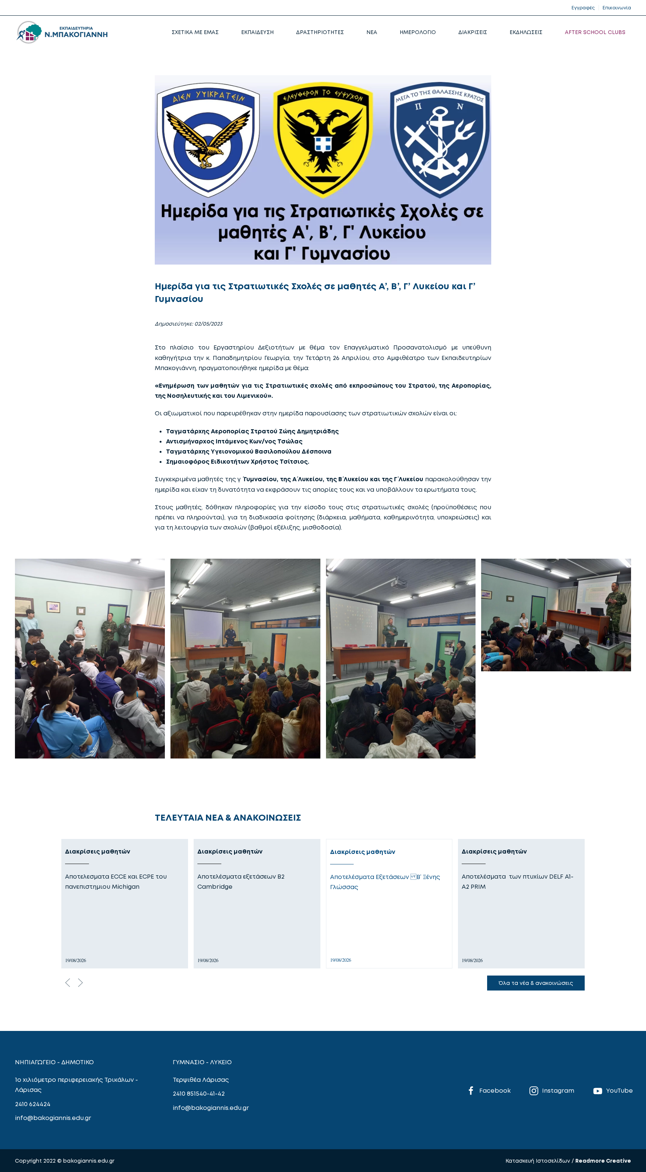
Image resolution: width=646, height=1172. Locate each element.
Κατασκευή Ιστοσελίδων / (540, 1160)
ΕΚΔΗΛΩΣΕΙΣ (526, 32)
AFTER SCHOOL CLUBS (595, 32)
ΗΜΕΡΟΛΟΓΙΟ (418, 32)
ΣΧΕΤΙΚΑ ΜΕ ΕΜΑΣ (195, 32)
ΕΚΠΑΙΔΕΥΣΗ (257, 32)
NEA (371, 32)
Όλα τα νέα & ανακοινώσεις (536, 983)
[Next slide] (80, 982)
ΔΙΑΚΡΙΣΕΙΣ (472, 32)
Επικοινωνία (617, 7)
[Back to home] (61, 32)
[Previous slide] (67, 982)
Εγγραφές (583, 7)
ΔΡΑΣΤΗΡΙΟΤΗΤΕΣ (320, 32)
